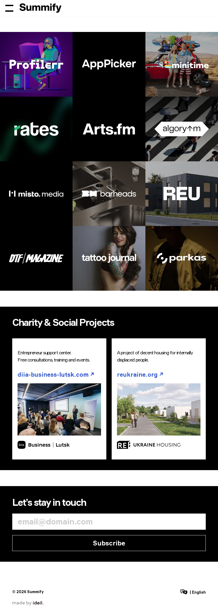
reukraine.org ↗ (140, 374)
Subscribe (109, 543)
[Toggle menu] (9, 8)
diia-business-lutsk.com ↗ (56, 374)
